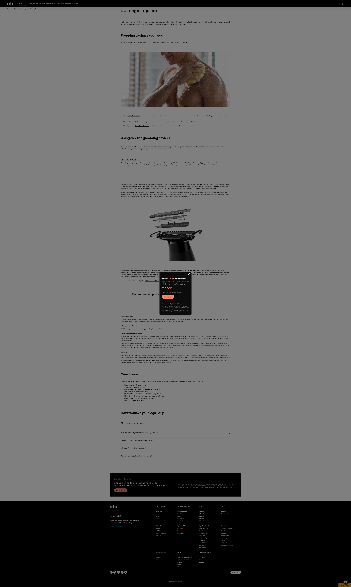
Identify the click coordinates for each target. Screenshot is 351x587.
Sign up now (168, 297)
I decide (310, 496)
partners (40, 491)
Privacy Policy (36, 493)
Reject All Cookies (310, 490)
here (180, 311)
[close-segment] (189, 274)
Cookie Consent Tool (145, 493)
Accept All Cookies (310, 484)
